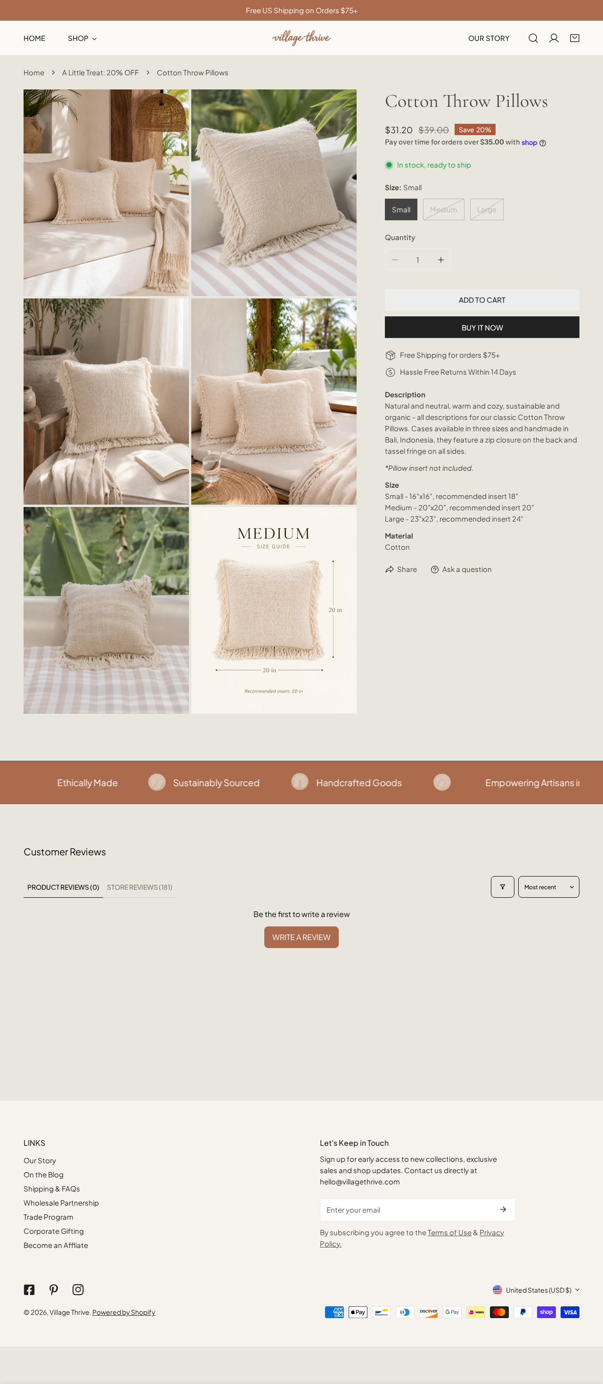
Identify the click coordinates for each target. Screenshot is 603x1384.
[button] (574, 38)
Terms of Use (450, 1232)
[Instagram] (78, 1290)
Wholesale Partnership (61, 1202)
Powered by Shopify (123, 1312)
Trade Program (48, 1216)
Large (487, 209)
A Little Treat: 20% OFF (100, 72)
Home (34, 72)
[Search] (533, 38)
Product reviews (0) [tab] (63, 887)
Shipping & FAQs (52, 1188)
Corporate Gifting (54, 1230)
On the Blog (44, 1174)
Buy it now (482, 327)
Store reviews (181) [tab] (139, 887)
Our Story (40, 1160)
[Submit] (503, 1209)
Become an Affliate (56, 1244)
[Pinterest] (53, 1290)
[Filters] (502, 887)
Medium (443, 209)
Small (401, 209)
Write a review (301, 937)
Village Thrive (69, 1312)
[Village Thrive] (301, 38)
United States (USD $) (538, 1290)
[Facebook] (29, 1290)
